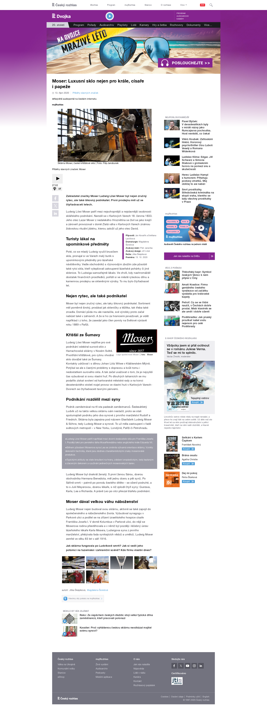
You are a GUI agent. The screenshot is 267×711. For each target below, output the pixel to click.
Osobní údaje (177, 697)
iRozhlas (94, 5)
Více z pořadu (173, 268)
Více (208, 24)
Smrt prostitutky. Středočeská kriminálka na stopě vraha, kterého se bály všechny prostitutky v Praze (198, 195)
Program (111, 5)
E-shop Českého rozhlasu (181, 338)
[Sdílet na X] (55, 206)
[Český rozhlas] (64, 5)
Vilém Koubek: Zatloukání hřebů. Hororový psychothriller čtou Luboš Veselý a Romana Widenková (197, 145)
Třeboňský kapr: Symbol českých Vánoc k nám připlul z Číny (196, 274)
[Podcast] (54, 189)
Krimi (184, 222)
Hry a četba (159, 24)
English (206, 697)
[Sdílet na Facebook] (55, 198)
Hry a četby (171, 222)
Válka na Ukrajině (66, 664)
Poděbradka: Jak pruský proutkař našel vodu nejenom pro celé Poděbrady (197, 322)
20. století (58, 24)
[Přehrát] (57, 179)
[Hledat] (211, 5)
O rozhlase (166, 5)
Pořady (91, 24)
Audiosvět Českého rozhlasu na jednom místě (185, 244)
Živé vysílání (172, 232)
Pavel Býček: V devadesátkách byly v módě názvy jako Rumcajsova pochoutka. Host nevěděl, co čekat (196, 127)
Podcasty (100, 672)
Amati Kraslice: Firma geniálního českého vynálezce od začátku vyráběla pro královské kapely (195, 290)
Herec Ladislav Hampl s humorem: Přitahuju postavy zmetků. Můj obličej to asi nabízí (195, 179)
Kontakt (138, 681)
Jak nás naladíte (142, 664)
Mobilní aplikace (104, 677)
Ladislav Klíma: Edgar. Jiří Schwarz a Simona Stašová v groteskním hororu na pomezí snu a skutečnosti (197, 163)
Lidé (133, 24)
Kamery (180, 19)
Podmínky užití (193, 697)
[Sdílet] (59, 189)
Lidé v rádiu (139, 672)
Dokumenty (194, 24)
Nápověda (139, 668)
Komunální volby (66, 668)
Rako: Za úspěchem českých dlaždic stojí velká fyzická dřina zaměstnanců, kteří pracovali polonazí (116, 617)
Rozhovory (176, 24)
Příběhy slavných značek (85, 93)
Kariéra (137, 677)
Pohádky (170, 227)
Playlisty (122, 24)
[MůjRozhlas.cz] (57, 105)
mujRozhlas (130, 5)
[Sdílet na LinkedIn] (55, 213)
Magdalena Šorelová (97, 590)
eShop (61, 677)
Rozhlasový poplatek (144, 685)
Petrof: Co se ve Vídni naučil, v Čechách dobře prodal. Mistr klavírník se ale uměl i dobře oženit (196, 307)
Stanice (148, 5)
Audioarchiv (183, 16)
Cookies (164, 697)
